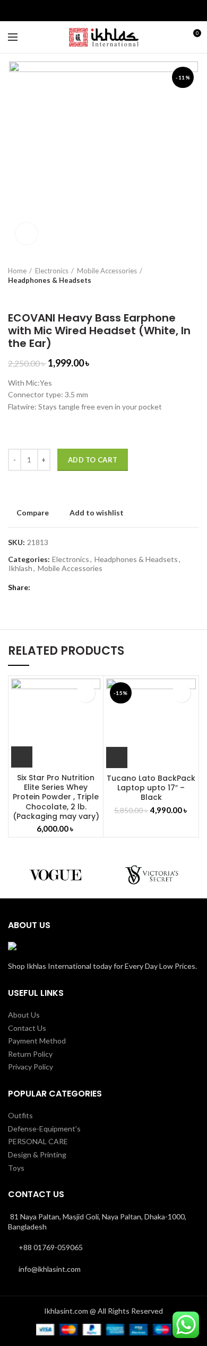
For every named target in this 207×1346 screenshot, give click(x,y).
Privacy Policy (30, 1066)
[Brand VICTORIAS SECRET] (151, 874)
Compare (32, 512)
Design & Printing (37, 1154)
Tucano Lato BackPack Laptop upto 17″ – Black (151, 788)
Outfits (20, 1115)
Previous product (13, 295)
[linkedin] (110, 10)
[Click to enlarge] (26, 233)
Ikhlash (20, 568)
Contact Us (27, 1027)
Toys (16, 1167)
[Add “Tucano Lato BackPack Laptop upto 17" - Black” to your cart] (116, 757)
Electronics (51, 270)
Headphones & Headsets (49, 280)
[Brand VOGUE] (56, 874)
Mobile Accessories (107, 270)
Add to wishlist (97, 512)
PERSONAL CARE (38, 1141)
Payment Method (37, 1040)
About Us (24, 1014)
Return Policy (30, 1053)
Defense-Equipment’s (44, 1128)
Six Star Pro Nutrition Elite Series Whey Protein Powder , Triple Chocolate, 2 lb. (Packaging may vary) (56, 797)
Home (17, 270)
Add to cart (92, 460)
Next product (34, 295)
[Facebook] (97, 10)
